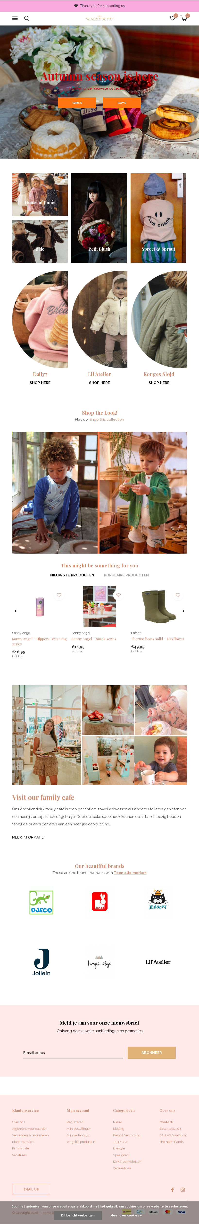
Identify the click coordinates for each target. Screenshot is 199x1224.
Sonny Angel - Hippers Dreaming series (39, 641)
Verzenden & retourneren (30, 1135)
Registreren (75, 1122)
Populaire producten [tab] (126, 575)
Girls (77, 103)
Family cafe (20, 1148)
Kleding (118, 1128)
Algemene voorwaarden (29, 1128)
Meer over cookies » (126, 1215)
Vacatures (19, 1155)
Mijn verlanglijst (78, 1135)
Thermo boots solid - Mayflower (157, 638)
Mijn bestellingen (79, 1128)
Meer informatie (28, 837)
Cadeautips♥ (122, 1168)
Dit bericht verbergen (78, 1215)
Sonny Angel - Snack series (94, 638)
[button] (15, 18)
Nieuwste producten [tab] (72, 575)
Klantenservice (22, 1142)
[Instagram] (183, 1189)
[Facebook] (172, 1189)
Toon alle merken (130, 873)
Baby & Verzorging (126, 1135)
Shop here (40, 383)
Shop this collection (107, 419)
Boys (121, 103)
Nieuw (118, 1122)
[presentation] (15, 611)
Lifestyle (119, 1148)
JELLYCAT (120, 1142)
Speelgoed (121, 1155)
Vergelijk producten (81, 1142)
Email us (31, 1189)
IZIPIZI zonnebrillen (127, 1162)
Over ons (18, 1122)
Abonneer (151, 1053)
